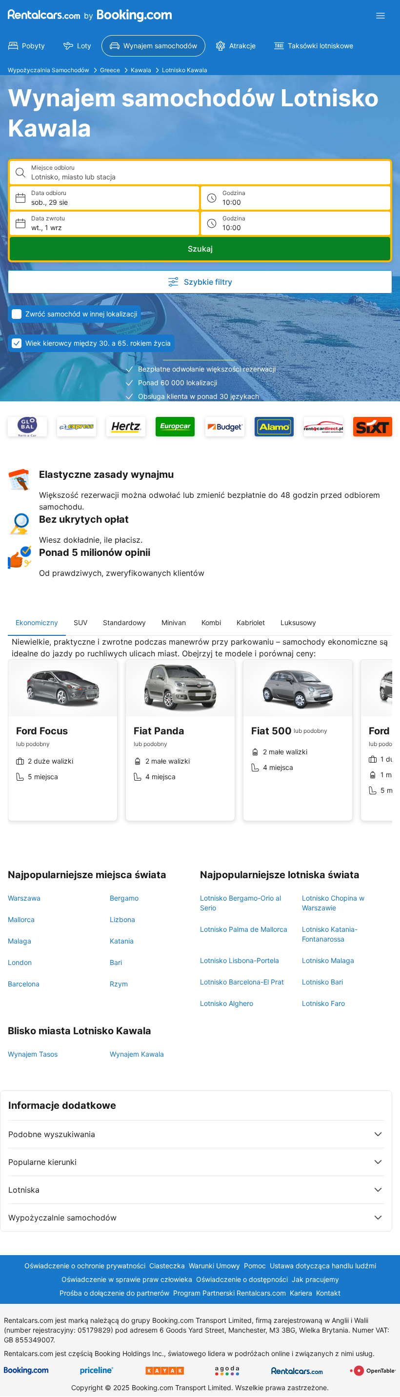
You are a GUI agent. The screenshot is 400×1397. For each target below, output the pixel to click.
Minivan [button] (173, 622)
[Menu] (380, 15)
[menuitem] (26, 46)
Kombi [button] (211, 622)
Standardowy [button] (124, 622)
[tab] (37, 622)
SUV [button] (80, 622)
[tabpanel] (200, 736)
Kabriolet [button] (251, 622)
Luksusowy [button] (298, 622)
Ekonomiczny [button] (37, 622)
